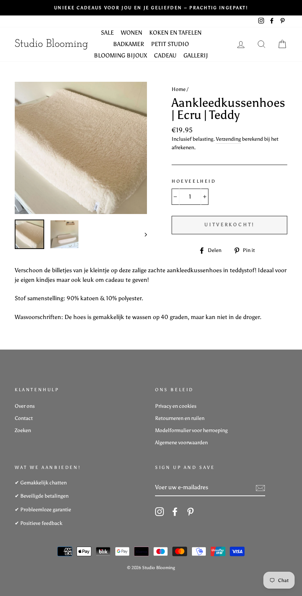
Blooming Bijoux (120, 55)
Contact (24, 418)
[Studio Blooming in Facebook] (175, 511)
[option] (151, 8)
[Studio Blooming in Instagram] (159, 511)
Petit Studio (170, 44)
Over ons (25, 406)
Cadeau (165, 55)
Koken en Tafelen (175, 32)
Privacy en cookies (175, 406)
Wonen (131, 32)
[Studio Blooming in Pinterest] (190, 511)
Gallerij (195, 55)
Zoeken (23, 430)
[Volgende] (142, 234)
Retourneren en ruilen (179, 418)
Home (179, 89)
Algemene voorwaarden (181, 442)
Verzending (228, 139)
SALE (107, 32)
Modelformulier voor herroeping (191, 430)
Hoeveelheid (194, 181)
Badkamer (128, 44)
